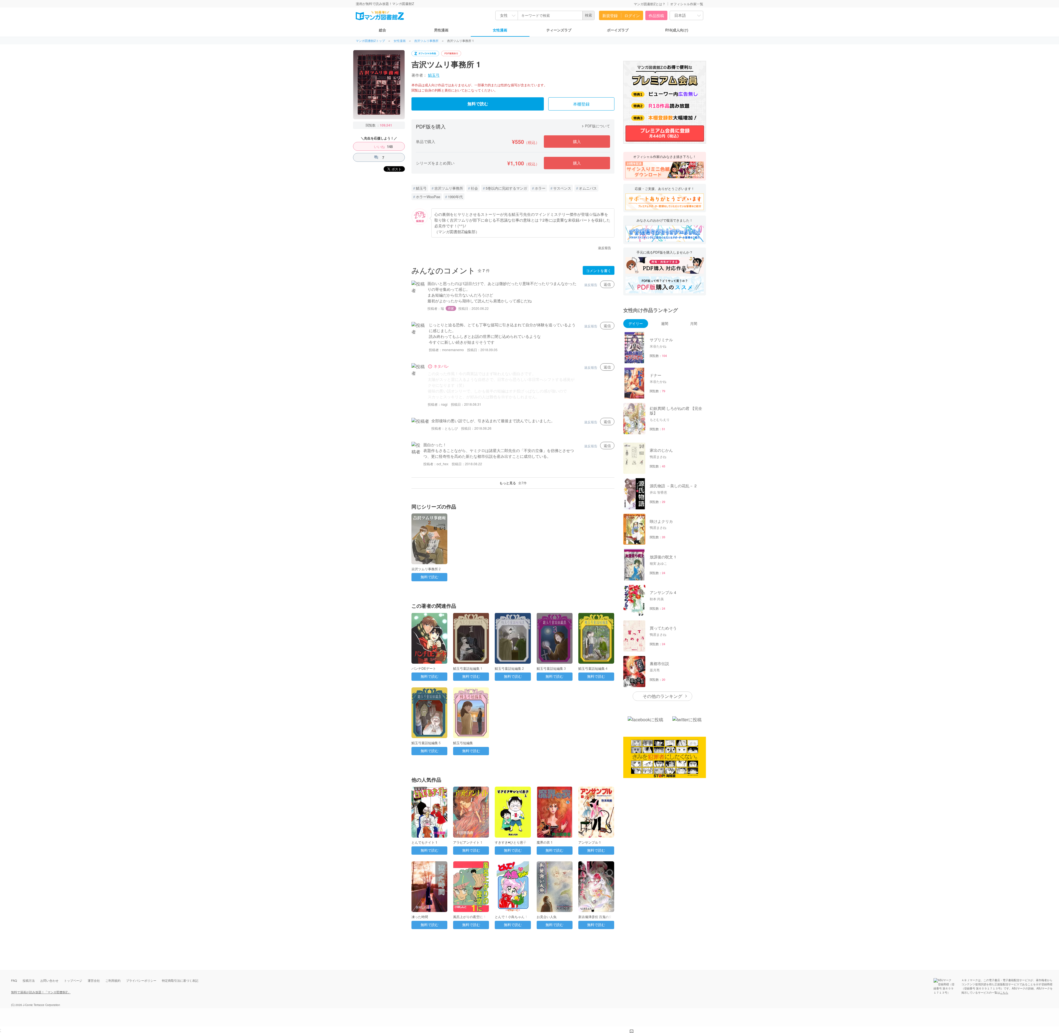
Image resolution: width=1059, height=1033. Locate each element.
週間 (664, 323)
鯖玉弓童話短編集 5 (426, 742)
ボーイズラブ (618, 30)
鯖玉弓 (434, 75)
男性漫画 (441, 30)
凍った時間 (419, 916)
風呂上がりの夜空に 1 (469, 916)
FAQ (14, 980)
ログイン (632, 15)
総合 (382, 30)
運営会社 (94, 980)
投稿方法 (29, 980)
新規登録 (610, 15)
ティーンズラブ (558, 30)
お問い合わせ (49, 980)
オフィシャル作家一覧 (686, 3)
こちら (1004, 992)
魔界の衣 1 (545, 842)
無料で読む (477, 104)
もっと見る (513, 482)
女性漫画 (500, 30)
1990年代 (455, 196)
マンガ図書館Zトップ (370, 40)
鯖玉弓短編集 (463, 742)
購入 (577, 141)
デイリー (636, 323)
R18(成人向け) (676, 30)
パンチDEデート (423, 668)
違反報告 (604, 247)
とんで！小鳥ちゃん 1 (511, 916)
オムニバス (588, 188)
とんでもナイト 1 (424, 842)
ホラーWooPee (428, 196)
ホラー (540, 188)
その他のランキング (662, 696)
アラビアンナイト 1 (467, 842)
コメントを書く (598, 270)
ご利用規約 (113, 980)
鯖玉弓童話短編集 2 (509, 668)
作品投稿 (656, 15)
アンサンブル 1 (589, 842)
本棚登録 (581, 104)
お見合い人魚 (547, 916)
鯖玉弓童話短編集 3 (551, 668)
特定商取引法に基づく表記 (180, 980)
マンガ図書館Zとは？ (649, 3)
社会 (474, 188)
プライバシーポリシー (141, 980)
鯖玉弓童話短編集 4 (593, 668)
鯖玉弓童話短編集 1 (467, 668)
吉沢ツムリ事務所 (426, 40)
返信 (607, 284)
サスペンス (562, 188)
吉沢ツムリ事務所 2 (426, 568)
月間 (693, 323)
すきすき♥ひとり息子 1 (512, 842)
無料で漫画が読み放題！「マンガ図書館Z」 (41, 992)
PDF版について (595, 125)
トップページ (73, 980)
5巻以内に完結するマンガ (506, 188)
